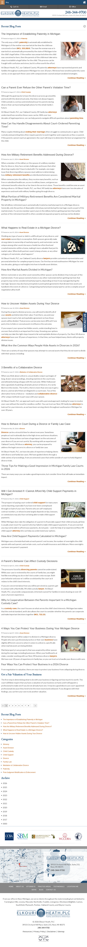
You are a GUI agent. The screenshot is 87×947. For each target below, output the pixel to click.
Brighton (71, 902)
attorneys (52, 68)
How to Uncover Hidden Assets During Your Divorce (22, 733)
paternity (23, 42)
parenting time (76, 118)
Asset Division (24, 159)
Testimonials (58, 886)
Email (44, 7)
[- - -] (2, 2)
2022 (4, 799)
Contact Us (51, 890)
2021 (4, 803)
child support (39, 503)
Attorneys (30, 886)
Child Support (24, 499)
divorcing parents (29, 569)
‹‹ (3, 705)
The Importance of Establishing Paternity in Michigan (23, 719)
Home (11, 886)
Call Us (15, 7)
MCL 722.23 (39, 614)
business (49, 640)
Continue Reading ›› (77, 78)
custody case (11, 608)
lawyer (41, 589)
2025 (4, 787)
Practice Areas (44, 886)
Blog (41, 890)
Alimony (6, 744)
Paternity (24, 38)
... (32, 705)
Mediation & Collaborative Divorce (31, 372)
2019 (4, 811)
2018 (4, 815)
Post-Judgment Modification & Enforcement (19, 772)
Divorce (22, 428)
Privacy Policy (39, 932)
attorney (28, 444)
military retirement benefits (17, 175)
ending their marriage (35, 132)
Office (74, 7)
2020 (4, 807)
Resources (27, 932)
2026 (4, 783)
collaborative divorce (47, 394)
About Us (20, 886)
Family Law (7, 762)
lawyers (46, 258)
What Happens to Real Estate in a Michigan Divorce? (23, 730)
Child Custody (26, 92)
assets (8, 315)
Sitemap (60, 932)
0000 (4, 823)
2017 (4, 819)
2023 (4, 795)
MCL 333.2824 (23, 48)
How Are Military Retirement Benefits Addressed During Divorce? (27, 726)
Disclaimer (51, 932)
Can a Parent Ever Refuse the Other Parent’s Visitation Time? (26, 723)
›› (35, 705)
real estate (6, 239)
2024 (4, 791)
